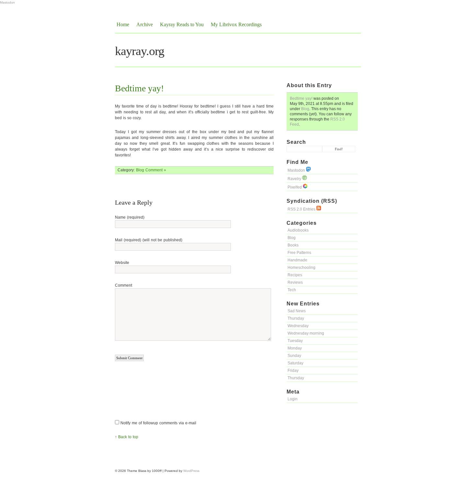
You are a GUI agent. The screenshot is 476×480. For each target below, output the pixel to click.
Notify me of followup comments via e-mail (158, 423)
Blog (305, 109)
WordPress (191, 471)
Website (122, 262)
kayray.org (139, 51)
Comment (123, 285)
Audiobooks (298, 230)
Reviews (295, 282)
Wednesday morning (306, 333)
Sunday (294, 355)
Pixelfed (295, 187)
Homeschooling (301, 267)
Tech (292, 290)
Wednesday (298, 326)
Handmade (297, 260)
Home (123, 24)
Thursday (296, 318)
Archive (144, 24)
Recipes (295, 275)
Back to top (128, 437)
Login (293, 399)
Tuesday (295, 340)
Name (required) (129, 217)
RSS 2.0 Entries (302, 209)
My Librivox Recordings (236, 24)
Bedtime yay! (301, 98)
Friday (293, 370)
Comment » (155, 170)
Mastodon (7, 2)
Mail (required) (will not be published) (148, 240)
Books (293, 245)
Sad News (297, 311)
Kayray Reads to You (182, 24)
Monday (295, 348)
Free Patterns (299, 252)
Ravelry (295, 179)
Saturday (295, 363)
